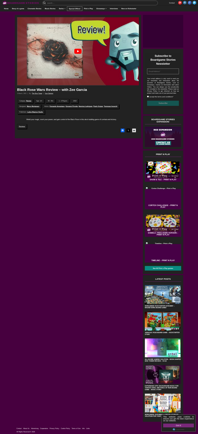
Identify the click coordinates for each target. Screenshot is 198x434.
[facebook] (189, 3)
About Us (26, 428)
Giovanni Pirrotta (72, 106)
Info (83, 428)
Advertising (34, 428)
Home (6, 8)
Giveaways (100, 8)
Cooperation (44, 428)
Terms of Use (76, 428)
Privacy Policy (152, 91)
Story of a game (18, 8)
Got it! (178, 425)
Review (28, 101)
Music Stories (50, 8)
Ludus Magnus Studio (35, 112)
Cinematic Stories (34, 8)
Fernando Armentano (57, 106)
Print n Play (88, 8)
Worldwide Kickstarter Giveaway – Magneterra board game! (160, 307)
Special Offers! (74, 9)
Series (61, 8)
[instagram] (185, 3)
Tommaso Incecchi (110, 106)
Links (88, 428)
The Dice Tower (37, 93)
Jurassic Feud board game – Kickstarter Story (162, 333)
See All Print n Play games (163, 268)
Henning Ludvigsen (85, 106)
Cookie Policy (65, 428)
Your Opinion (49, 93)
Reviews (22, 126)
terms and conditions (165, 97)
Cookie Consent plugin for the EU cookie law (178, 429)
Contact (172, 3)
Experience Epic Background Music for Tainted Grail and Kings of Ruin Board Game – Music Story (161, 387)
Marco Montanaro (33, 106)
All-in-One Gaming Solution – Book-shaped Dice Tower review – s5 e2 (163, 360)
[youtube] (180, 3)
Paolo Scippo (98, 106)
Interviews (114, 8)
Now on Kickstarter (128, 8)
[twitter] (194, 3)
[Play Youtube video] (78, 51)
